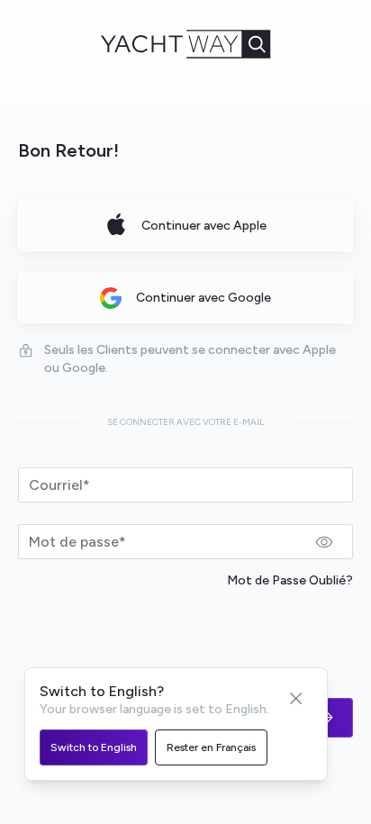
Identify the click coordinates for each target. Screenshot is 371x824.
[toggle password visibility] (324, 542)
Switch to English (93, 747)
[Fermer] (296, 699)
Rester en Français (211, 747)
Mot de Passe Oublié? (290, 580)
